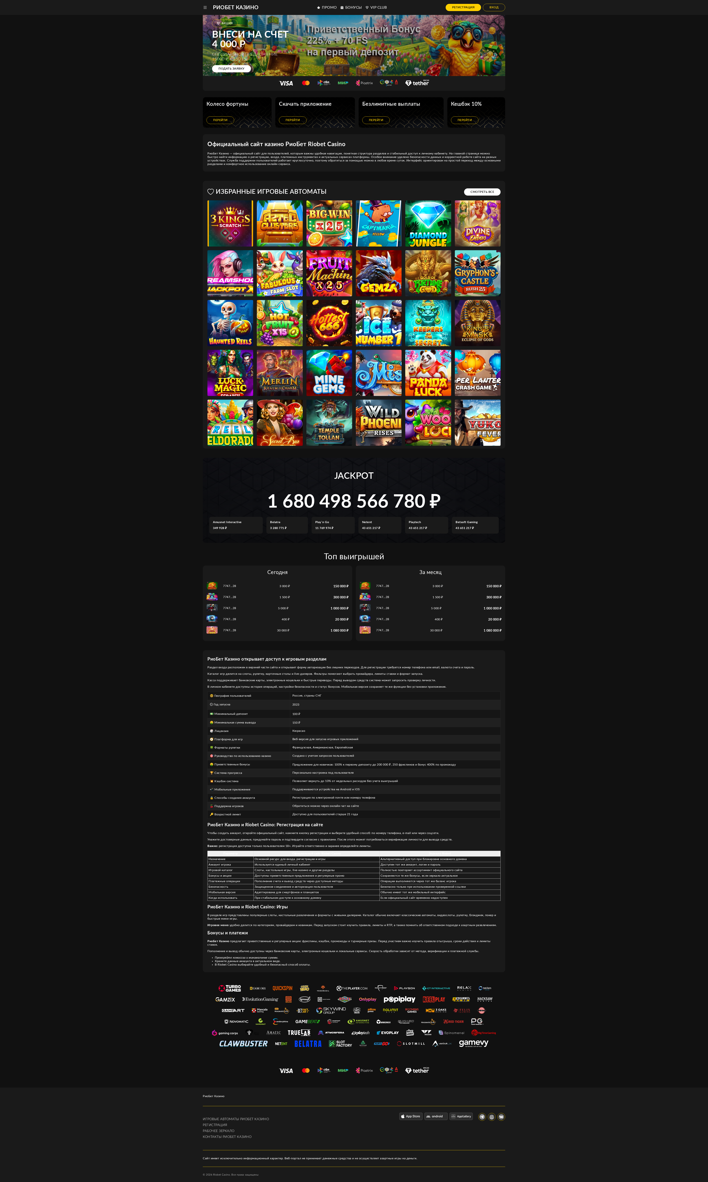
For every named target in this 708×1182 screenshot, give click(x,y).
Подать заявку (231, 68)
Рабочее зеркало (219, 1131)
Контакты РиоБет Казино (227, 1137)
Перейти (220, 120)
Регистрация (463, 7)
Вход (494, 7)
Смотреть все (482, 191)
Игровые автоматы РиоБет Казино (236, 1119)
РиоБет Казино (236, 7)
